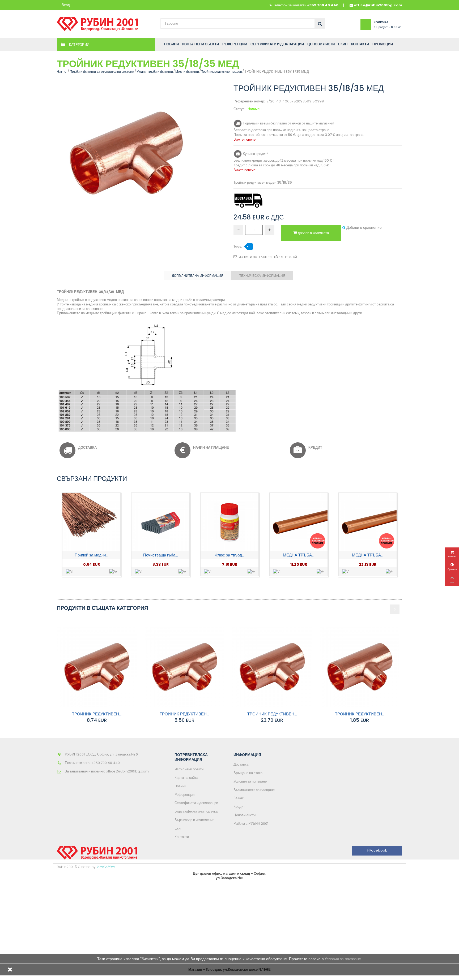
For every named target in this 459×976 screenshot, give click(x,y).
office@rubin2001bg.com (378, 5)
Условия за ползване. (343, 959)
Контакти (182, 836)
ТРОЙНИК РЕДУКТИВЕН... (96, 714)
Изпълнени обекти (189, 769)
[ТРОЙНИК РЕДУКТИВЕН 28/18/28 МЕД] (97, 667)
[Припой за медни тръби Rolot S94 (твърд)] (91, 522)
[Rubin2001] (97, 22)
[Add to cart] (113, 571)
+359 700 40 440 (322, 5)
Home (61, 71)
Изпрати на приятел (255, 257)
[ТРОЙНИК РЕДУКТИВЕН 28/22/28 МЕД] (184, 667)
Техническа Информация (262, 275)
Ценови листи (244, 815)
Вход (66, 5)
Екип (178, 828)
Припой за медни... (91, 555)
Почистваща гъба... (160, 555)
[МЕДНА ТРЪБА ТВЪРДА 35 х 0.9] (368, 522)
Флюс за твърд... (229, 555)
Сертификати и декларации (196, 802)
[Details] (69, 571)
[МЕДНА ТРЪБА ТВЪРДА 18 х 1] (299, 522)
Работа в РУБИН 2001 (250, 823)
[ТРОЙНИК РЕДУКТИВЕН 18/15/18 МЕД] (360, 667)
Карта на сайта (186, 777)
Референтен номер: (249, 101)
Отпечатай (288, 257)
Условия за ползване (250, 781)
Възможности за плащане (254, 789)
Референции (184, 794)
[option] (91, 535)
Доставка (240, 764)
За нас (238, 798)
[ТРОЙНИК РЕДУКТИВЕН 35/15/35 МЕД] (272, 667)
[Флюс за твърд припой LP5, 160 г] (229, 522)
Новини (180, 786)
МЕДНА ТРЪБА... (298, 555)
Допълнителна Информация (197, 275)
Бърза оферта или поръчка (196, 811)
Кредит (239, 806)
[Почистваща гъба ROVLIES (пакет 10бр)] (160, 522)
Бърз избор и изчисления (194, 819)
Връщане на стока (247, 772)
